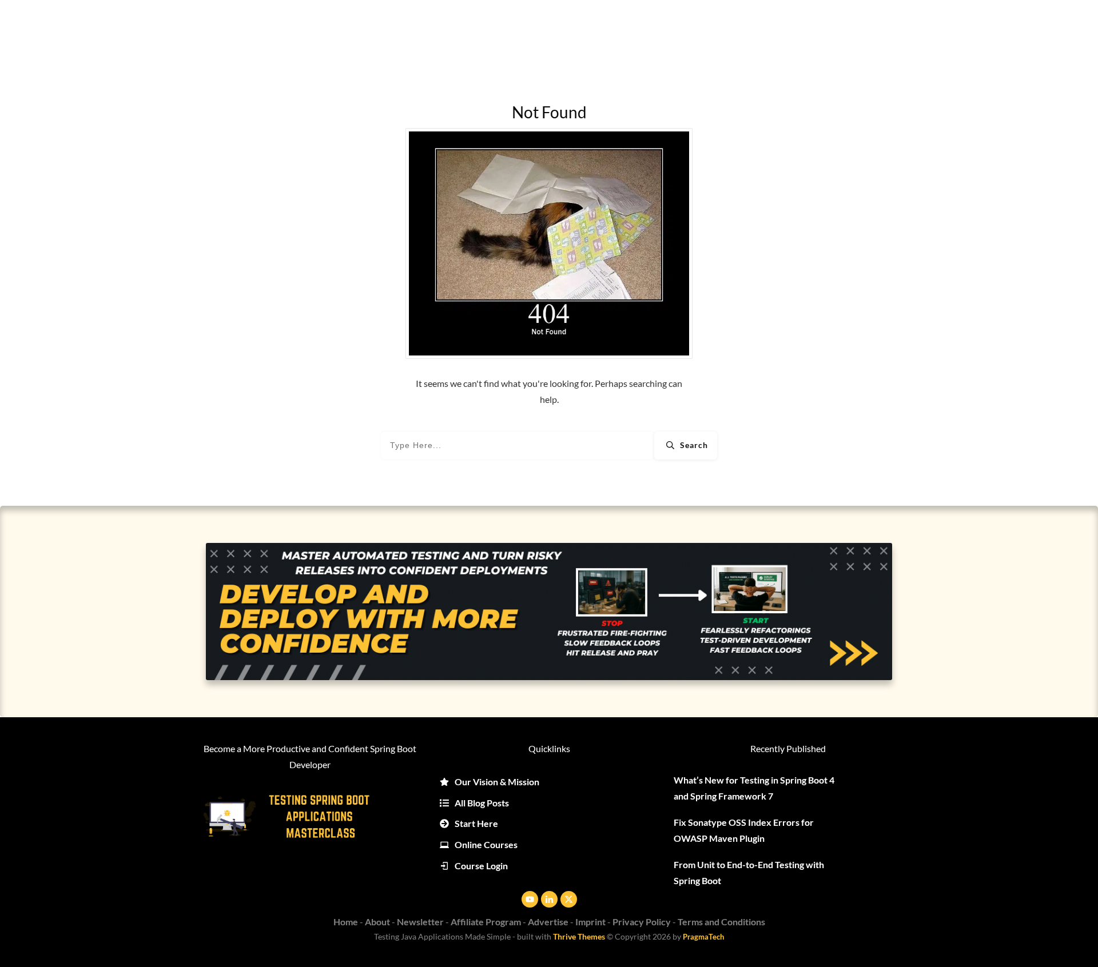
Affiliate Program (486, 921)
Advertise (548, 921)
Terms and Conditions (721, 921)
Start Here (476, 823)
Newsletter (420, 921)
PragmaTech (703, 936)
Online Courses (486, 844)
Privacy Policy (641, 921)
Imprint (590, 921)
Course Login (481, 865)
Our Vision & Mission (497, 781)
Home (345, 921)
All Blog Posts (482, 802)
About (377, 921)
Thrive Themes (579, 936)
